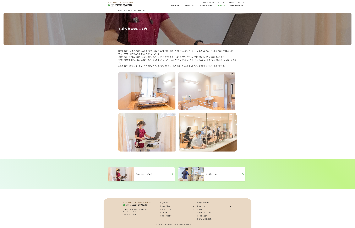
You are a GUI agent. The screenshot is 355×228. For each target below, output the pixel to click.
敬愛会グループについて (204, 212)
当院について (164, 203)
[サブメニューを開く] (193, 203)
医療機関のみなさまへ (204, 203)
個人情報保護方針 (202, 216)
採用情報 (200, 209)
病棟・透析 (163, 212)
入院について (201, 206)
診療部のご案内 (165, 206)
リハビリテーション (166, 209)
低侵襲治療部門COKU (167, 216)
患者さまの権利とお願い (204, 219)
